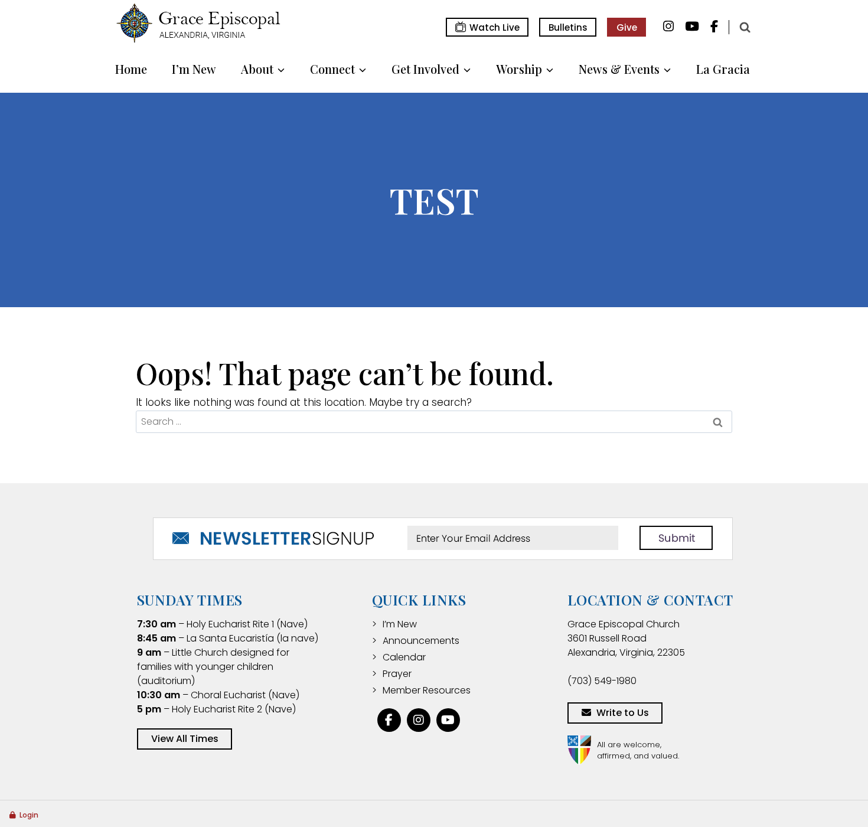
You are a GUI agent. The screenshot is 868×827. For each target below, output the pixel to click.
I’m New (194, 69)
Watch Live (494, 27)
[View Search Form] (745, 27)
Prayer (397, 674)
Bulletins (568, 27)
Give (626, 27)
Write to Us (622, 712)
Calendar (404, 657)
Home (131, 69)
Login (28, 815)
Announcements (421, 640)
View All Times (184, 738)
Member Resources (427, 690)
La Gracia (723, 69)
